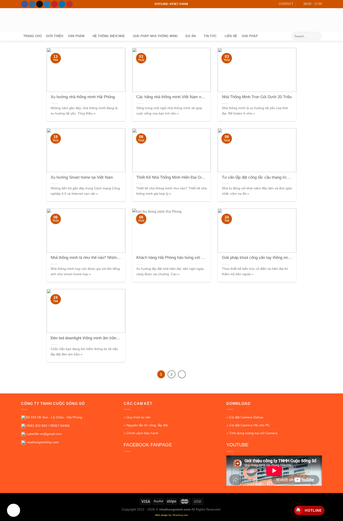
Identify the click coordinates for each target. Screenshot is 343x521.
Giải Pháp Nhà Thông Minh (155, 36)
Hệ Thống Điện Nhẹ (109, 36)
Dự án (191, 36)
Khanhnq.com (180, 515)
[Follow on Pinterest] (54, 4)
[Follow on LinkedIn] (62, 4)
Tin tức (210, 36)
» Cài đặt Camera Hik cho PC (248, 425)
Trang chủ (32, 36)
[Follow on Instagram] (32, 4)
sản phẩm (76, 36)
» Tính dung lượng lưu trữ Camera (251, 433)
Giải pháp (250, 36)
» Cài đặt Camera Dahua (244, 417)
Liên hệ (231, 36)
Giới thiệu (54, 36)
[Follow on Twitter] (47, 4)
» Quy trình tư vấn (137, 417)
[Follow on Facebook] (24, 4)
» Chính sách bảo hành (141, 433)
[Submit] (317, 36)
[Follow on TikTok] (39, 4)
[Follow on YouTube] (69, 4)
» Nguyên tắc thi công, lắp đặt (146, 425)
